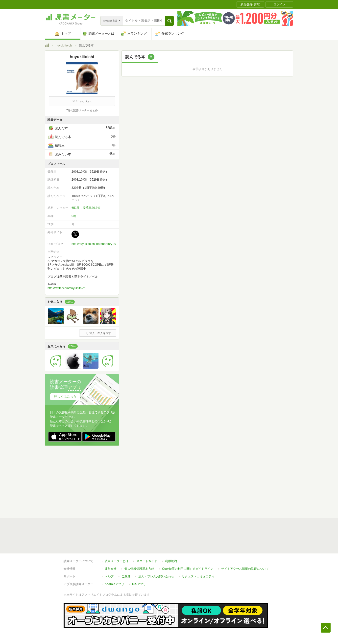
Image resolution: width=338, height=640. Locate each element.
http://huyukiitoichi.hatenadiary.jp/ (94, 244)
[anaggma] (56, 323)
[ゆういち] (73, 367)
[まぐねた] (73, 323)
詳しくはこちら (65, 396)
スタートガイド (146, 561)
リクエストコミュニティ (198, 576)
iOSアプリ (139, 584)
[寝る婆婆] (90, 367)
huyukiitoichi (64, 45)
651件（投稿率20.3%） (87, 208)
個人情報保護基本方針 (139, 568)
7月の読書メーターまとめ (82, 110)
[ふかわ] (56, 367)
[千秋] (108, 323)
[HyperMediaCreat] (108, 367)
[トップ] (47, 46)
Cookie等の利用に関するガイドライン (187, 568)
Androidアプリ (114, 584)
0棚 (74, 216)
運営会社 (111, 568)
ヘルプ (109, 576)
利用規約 (171, 561)
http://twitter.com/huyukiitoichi (67, 288)
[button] (169, 21)
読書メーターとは (116, 561)
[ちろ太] (90, 323)
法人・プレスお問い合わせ (156, 576)
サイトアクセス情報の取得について (245, 568)
